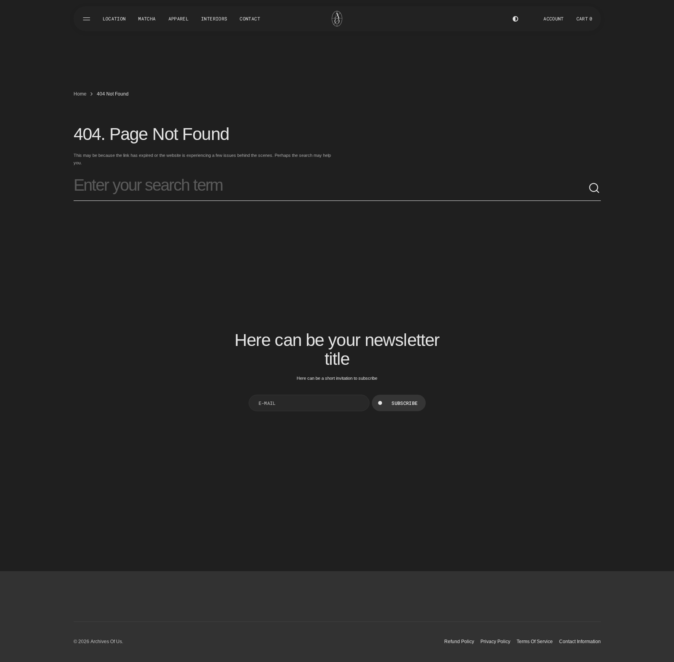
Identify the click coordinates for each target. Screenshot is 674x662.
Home (80, 94)
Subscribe (404, 403)
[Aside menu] (87, 19)
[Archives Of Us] (337, 18)
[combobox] (331, 188)
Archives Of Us (106, 641)
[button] (584, 19)
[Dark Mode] (515, 19)
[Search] (594, 188)
